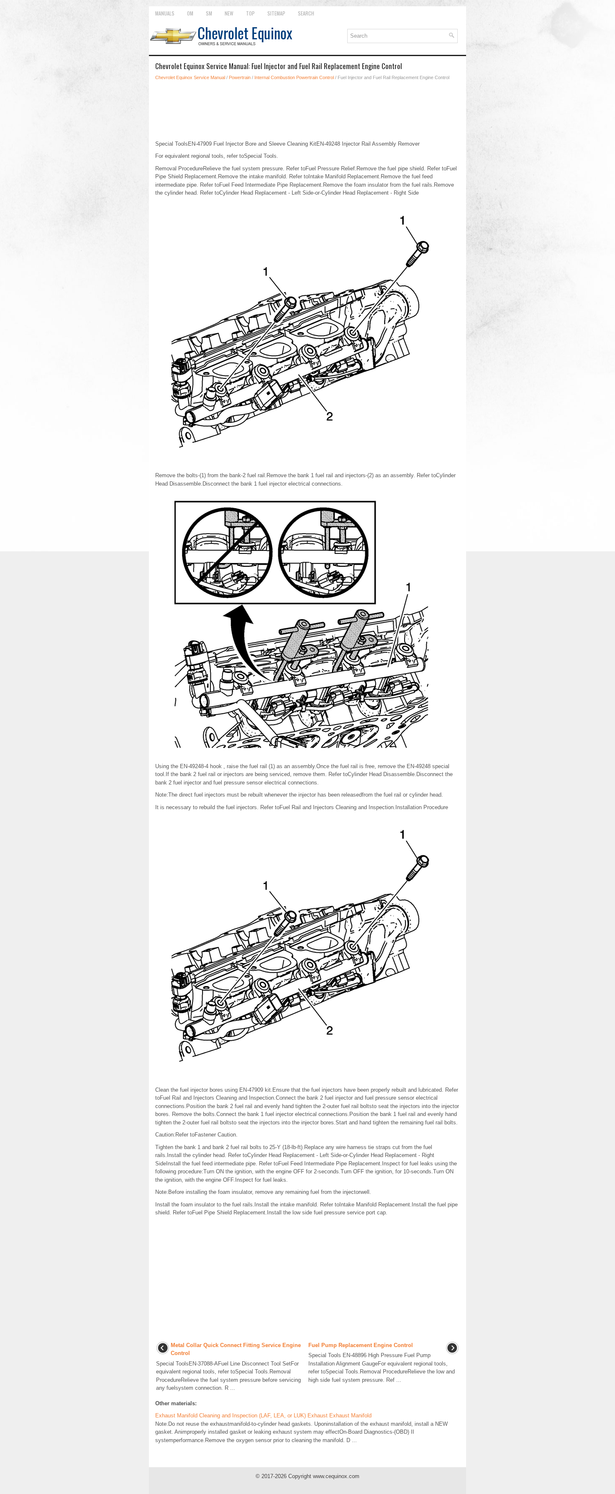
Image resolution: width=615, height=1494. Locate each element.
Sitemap (276, 13)
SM (209, 13)
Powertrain (240, 77)
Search (306, 13)
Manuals (164, 13)
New (229, 13)
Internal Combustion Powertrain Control (294, 77)
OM (190, 13)
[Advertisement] (307, 110)
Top (250, 13)
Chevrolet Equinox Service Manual (190, 77)
